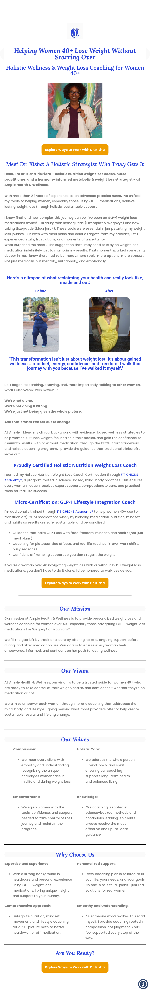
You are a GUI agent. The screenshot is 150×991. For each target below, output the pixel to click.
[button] (143, 984)
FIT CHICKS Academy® (75, 511)
